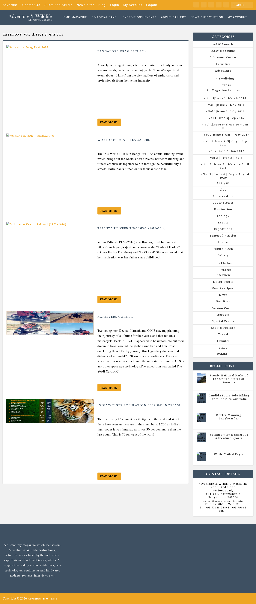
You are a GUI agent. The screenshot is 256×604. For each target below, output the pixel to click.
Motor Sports (223, 281)
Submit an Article (58, 5)
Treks (226, 85)
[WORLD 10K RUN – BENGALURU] (50, 145)
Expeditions (133, 17)
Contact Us (31, 5)
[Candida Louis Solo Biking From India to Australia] (201, 398)
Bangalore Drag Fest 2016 (122, 51)
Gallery (179, 17)
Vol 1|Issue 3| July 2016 (226, 111)
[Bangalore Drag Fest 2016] (50, 57)
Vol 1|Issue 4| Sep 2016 (226, 118)
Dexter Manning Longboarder (228, 416)
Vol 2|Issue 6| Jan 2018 (226, 151)
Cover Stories (223, 202)
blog (223, 189)
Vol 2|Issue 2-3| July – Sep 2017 (226, 142)
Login (114, 5)
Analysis (223, 183)
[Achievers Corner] (50, 323)
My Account (132, 5)
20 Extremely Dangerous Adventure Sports (229, 436)
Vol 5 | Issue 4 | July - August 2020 (230, 404)
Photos (226, 263)
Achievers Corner (115, 317)
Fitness (223, 242)
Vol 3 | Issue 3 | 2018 (226, 158)
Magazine (79, 17)
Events (150, 17)
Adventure (223, 70)
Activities (223, 64)
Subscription (212, 17)
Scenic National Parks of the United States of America (229, 379)
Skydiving (226, 78)
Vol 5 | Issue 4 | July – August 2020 (226, 175)
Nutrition (223, 301)
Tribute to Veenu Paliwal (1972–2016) (131, 228)
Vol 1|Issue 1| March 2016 (226, 98)
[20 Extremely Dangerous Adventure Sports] (201, 437)
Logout (151, 5)
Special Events (223, 321)
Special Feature (223, 327)
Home (66, 17)
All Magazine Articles (223, 90)
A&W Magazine (223, 51)
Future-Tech (223, 249)
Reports (223, 314)
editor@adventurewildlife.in (223, 500)
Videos (226, 270)
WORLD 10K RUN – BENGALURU (124, 140)
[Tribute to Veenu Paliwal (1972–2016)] (50, 234)
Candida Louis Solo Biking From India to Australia (228, 397)
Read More (108, 122)
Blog (102, 5)
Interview (223, 275)
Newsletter (85, 5)
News (195, 17)
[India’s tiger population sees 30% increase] (50, 411)
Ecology (223, 216)
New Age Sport (223, 288)
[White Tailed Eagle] (201, 456)
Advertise (10, 5)
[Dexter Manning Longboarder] (201, 417)
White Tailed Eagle (229, 454)
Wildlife (223, 354)
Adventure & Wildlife (42, 598)
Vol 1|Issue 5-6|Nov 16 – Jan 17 (226, 126)
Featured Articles (223, 235)
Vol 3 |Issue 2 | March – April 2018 (226, 166)
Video (223, 347)
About (166, 17)
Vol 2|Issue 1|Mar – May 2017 (226, 134)
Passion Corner (223, 308)
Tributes (223, 341)
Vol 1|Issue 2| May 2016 (226, 105)
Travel (223, 334)
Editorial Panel (105, 17)
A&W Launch (223, 44)
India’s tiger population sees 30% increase (139, 405)
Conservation (223, 196)
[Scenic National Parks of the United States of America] (201, 378)
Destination (223, 209)
